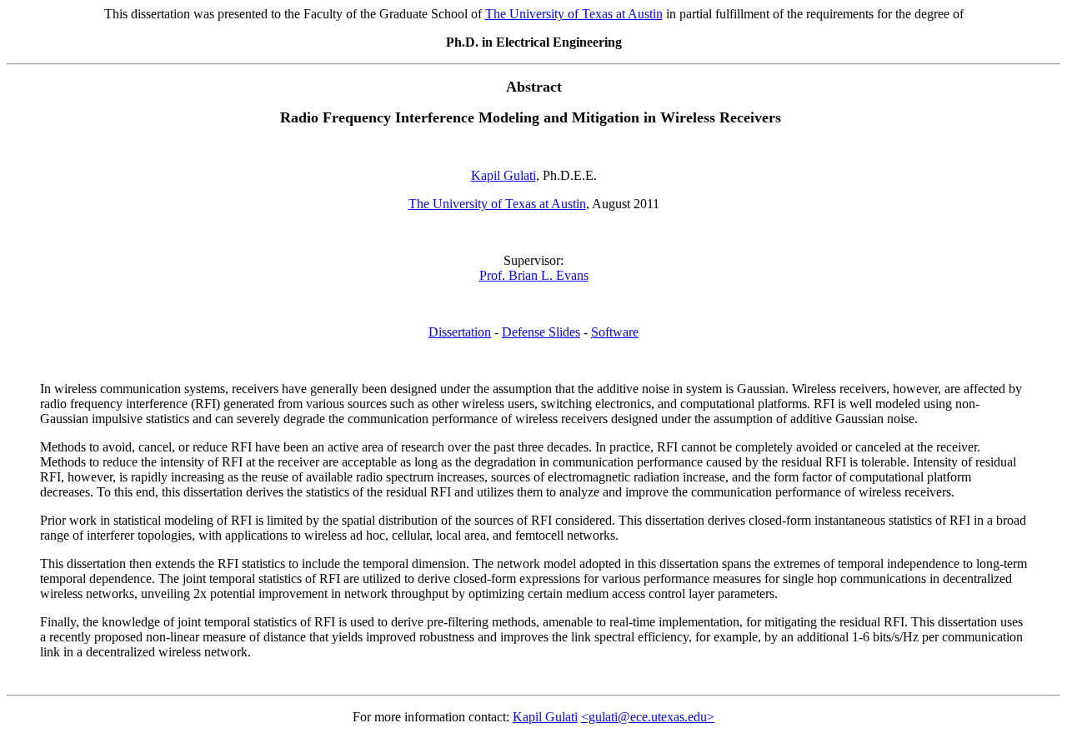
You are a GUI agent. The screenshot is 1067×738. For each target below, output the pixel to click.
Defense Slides (541, 332)
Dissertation (459, 332)
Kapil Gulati (545, 717)
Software (615, 332)
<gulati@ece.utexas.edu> (647, 717)
